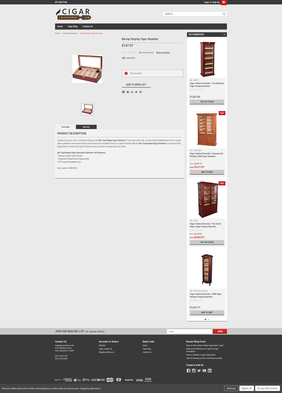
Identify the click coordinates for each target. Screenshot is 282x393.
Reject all (247, 388)
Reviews (86, 127)
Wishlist (102, 345)
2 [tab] (208, 319)
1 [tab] (205, 319)
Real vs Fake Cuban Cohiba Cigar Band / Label (204, 345)
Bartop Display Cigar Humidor (91, 33)
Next (224, 35)
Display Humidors (70, 33)
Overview (65, 127)
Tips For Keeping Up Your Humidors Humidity (204, 358)
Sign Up (216, 2)
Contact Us (88, 26)
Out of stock (207, 102)
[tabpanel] (207, 73)
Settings (231, 388)
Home (60, 26)
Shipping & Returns (106, 352)
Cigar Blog (73, 26)
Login (206, 2)
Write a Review (163, 52)
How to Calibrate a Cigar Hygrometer (201, 355)
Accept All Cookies (267, 388)
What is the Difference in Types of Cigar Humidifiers (202, 350)
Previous (222, 35)
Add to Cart (207, 172)
